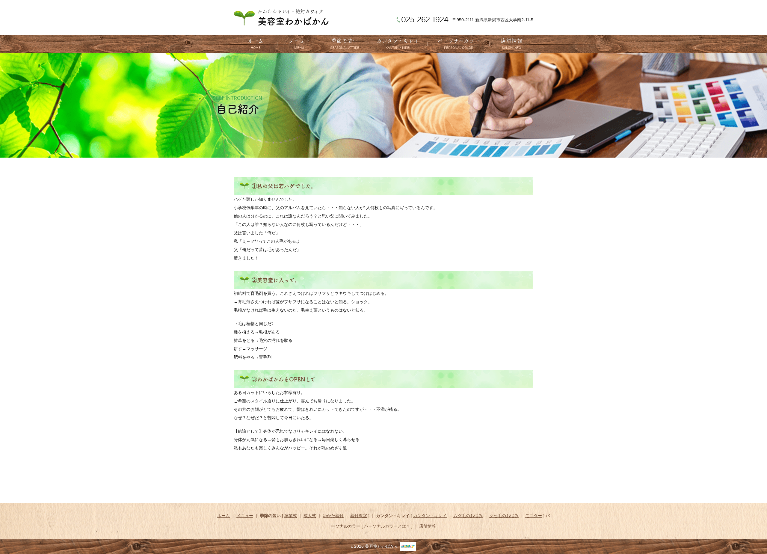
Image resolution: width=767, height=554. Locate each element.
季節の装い (344, 40)
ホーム (255, 40)
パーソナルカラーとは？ (387, 526)
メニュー (299, 40)
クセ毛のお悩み (504, 515)
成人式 (310, 515)
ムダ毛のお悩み (468, 515)
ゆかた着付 (333, 515)
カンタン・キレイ (398, 40)
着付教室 (358, 515)
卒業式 (290, 515)
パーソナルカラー (458, 40)
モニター (533, 515)
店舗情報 (511, 40)
